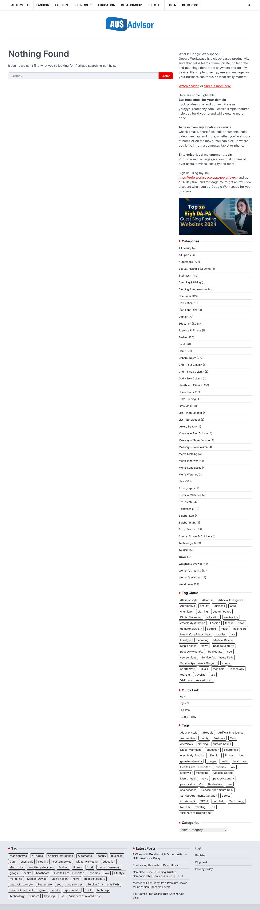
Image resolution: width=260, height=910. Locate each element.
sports (226, 663)
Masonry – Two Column (193, 447)
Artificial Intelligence (230, 600)
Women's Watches (190, 577)
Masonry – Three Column (194, 440)
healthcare (239, 628)
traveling (200, 674)
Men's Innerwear (189, 460)
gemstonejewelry (191, 628)
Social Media (187, 529)
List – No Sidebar (189, 419)
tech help (218, 668)
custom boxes (222, 611)
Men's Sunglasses (190, 467)
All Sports (185, 255)
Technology (186, 543)
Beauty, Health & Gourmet (195, 268)
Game (182, 351)
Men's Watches (188, 474)
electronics (231, 617)
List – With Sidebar (190, 412)
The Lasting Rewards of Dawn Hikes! (156, 865)
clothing (203, 611)
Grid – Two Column (190, 378)
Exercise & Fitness (190, 330)
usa (213, 674)
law (233, 634)
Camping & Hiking (190, 282)
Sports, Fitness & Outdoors (195, 536)
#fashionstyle (188, 600)
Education (106, 5)
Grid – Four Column (190, 364)
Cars (233, 605)
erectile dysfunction (192, 623)
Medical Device (223, 640)
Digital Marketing (191, 617)
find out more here (217, 86)
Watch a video (189, 86)
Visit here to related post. (196, 680)
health (224, 628)
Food (182, 344)
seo (229, 651)
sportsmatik (187, 668)
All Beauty (185, 248)
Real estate (186, 502)
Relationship (131, 5)
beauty (204, 605)
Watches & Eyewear (191, 563)
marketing (202, 640)
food (241, 623)
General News (187, 357)
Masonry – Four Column (193, 433)
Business (81, 5)
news (204, 645)
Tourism (183, 550)
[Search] (249, 5)
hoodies (220, 634)
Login (171, 5)
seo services (188, 657)
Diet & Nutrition (188, 309)
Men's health (188, 645)
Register (155, 5)
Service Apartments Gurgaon (198, 663)
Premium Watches (190, 495)
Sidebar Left (186, 515)
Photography (187, 488)
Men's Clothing (188, 453)
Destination (186, 303)
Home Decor (186, 392)
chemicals (186, 611)
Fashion (42, 5)
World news (186, 584)
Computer (185, 296)
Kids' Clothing (187, 399)
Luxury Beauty (188, 426)
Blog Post (190, 5)
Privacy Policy (187, 716)
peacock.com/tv (223, 645)
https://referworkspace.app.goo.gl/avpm (208, 177)
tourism (185, 674)
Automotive (187, 605)
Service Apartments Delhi (217, 657)
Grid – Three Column (191, 371)
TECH (204, 668)
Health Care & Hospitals (195, 634)
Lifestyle (184, 405)
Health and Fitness (190, 385)
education (213, 617)
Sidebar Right (187, 522)
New (181, 481)
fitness (229, 623)
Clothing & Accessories (193, 289)
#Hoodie (207, 600)
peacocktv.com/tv (191, 651)
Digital (183, 316)
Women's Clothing (190, 570)
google (211, 628)
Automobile (20, 5)
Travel (182, 556)
